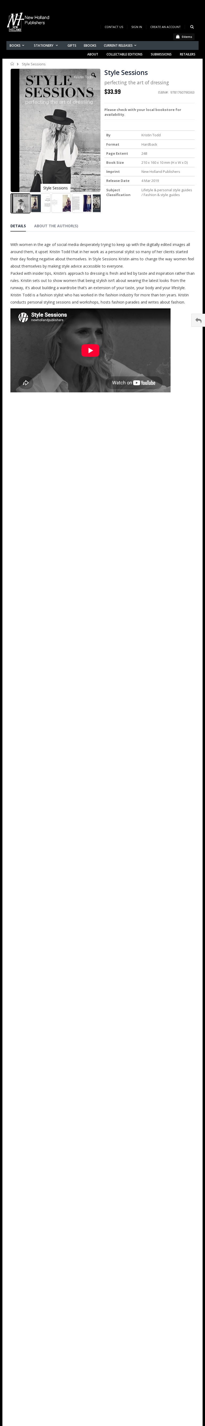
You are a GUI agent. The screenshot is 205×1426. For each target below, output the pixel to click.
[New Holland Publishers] (29, 23)
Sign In (136, 27)
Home (12, 63)
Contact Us (114, 27)
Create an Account (165, 27)
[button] (93, 79)
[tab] (22, 226)
